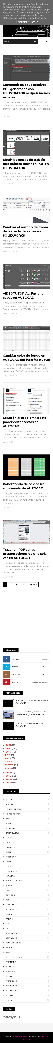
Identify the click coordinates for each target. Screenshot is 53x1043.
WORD (9, 976)
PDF (7, 900)
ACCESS (9, 804)
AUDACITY (10, 823)
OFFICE (9, 890)
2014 (9, 776)
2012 (8, 782)
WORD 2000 (11, 981)
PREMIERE (10, 914)
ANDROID (10, 818)
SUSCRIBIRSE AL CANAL (40, 682)
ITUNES (9, 885)
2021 (8, 745)
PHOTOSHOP (11, 905)
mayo (8, 758)
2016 (8, 752)
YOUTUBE (15, 682)
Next (33, 584)
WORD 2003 (11, 991)
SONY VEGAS (11, 938)
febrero (9, 764)
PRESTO (9, 919)
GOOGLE (10, 866)
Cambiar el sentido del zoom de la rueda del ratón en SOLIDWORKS (25, 231)
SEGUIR (45, 667)
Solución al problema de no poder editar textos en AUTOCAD (24, 422)
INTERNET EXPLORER (15, 881)
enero (8, 768)
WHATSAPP (11, 962)
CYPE (8, 842)
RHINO (8, 924)
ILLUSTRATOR (12, 871)
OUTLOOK (10, 895)
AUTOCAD (10, 828)
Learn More (22, 22)
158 (23, 584)
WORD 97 (10, 995)
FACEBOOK (16, 659)
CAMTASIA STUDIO (14, 833)
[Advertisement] (26, 617)
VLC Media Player (14, 957)
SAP (7, 928)
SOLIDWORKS (12, 933)
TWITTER (15, 667)
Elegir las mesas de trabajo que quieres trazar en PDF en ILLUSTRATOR (26, 164)
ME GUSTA (44, 659)
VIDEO (8, 952)
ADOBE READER (13, 814)
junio (8, 754)
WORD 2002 (11, 986)
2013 (8, 779)
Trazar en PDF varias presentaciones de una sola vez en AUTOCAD (24, 554)
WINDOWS (10, 971)
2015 (8, 772)
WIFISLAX (10, 967)
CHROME (10, 838)
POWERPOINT (12, 909)
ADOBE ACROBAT (14, 809)
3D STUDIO (10, 799)
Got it (34, 22)
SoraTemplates (21, 1036)
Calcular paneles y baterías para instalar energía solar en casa (31, 713)
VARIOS (9, 948)
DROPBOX (10, 847)
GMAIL (8, 861)
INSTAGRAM (16, 674)
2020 (9, 748)
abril (7, 761)
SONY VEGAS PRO (13, 943)
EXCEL (8, 852)
